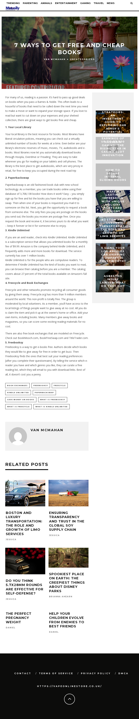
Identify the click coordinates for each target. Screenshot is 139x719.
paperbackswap (44, 392)
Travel (99, 3)
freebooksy (40, 385)
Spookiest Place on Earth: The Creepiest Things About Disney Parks (67, 582)
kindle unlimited (18, 392)
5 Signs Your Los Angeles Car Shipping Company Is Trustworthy (113, 254)
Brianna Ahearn (60, 596)
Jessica (11, 540)
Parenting (30, 3)
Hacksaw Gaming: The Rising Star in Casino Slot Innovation (113, 148)
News (111, 3)
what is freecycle (18, 406)
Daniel (10, 628)
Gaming (85, 3)
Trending (13, 3)
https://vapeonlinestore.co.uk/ (69, 686)
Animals (46, 3)
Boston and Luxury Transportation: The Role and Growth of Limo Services (24, 523)
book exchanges (17, 385)
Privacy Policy (96, 673)
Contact (22, 673)
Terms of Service (56, 673)
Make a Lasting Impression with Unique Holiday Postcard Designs (113, 201)
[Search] (131, 3)
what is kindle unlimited (51, 406)
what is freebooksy (52, 399)
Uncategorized (82, 59)
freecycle (60, 385)
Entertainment (66, 3)
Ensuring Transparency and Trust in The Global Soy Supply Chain (67, 521)
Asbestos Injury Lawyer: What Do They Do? (113, 281)
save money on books (20, 399)
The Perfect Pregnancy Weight (18, 618)
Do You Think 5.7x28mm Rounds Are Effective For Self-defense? (24, 587)
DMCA (123, 673)
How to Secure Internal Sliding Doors (113, 175)
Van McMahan (55, 59)
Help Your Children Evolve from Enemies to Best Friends (66, 620)
